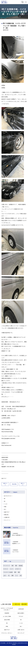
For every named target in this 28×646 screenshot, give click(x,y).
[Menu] (25, 2)
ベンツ (16, 575)
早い (9, 575)
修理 (5, 506)
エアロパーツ (18, 568)
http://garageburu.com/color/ (8, 438)
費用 (15, 572)
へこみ (5, 504)
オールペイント (7, 565)
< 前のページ (5, 484)
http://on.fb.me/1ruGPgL (7, 431)
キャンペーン (7, 520)
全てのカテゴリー (8, 496)
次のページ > (23, 484)
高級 (19, 572)
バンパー (12, 568)
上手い (5, 575)
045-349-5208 (10, 466)
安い (5, 509)
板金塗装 (20, 565)
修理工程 (6, 514)
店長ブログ (3, 478)
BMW (12, 575)
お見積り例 (6, 517)
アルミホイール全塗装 (8, 572)
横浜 (16, 565)
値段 (12, 565)
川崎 (20, 575)
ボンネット (6, 568)
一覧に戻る (14, 484)
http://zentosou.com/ (6, 445)
